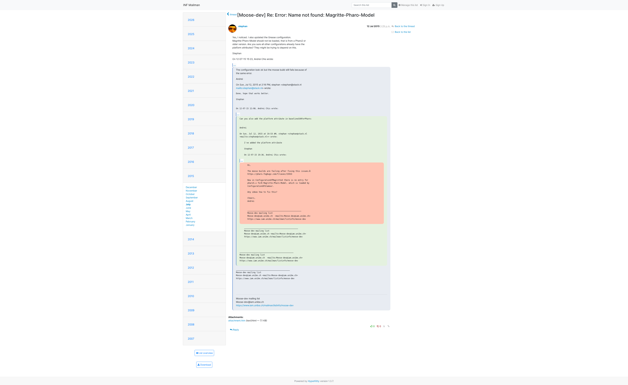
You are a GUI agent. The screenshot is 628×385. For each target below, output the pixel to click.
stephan (242, 26)
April (188, 214)
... (234, 65)
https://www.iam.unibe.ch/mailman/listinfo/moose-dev (265, 305)
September (192, 197)
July (188, 204)
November (191, 190)
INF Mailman (191, 5)
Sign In (426, 5)
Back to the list (402, 32)
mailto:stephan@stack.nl (249, 88)
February (190, 221)
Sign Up (439, 5)
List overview (205, 353)
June (188, 207)
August (189, 201)
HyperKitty (313, 381)
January (190, 224)
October (190, 194)
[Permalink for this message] (388, 326)
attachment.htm (236, 320)
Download (205, 364)
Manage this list (409, 5)
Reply (235, 329)
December (191, 187)
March (189, 218)
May (188, 211)
